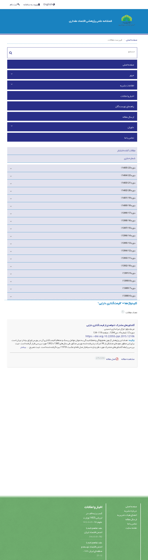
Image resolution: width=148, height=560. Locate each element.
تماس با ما (129, 137)
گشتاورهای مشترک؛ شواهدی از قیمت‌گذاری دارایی (110, 325)
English (48, 4)
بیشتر (23, 347)
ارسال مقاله (128, 116)
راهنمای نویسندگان (124, 106)
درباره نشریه (130, 510)
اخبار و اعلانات (127, 96)
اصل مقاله (106, 359)
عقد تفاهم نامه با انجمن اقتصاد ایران (93, 530)
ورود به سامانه (30, 4)
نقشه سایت (131, 527)
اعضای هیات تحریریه (127, 514)
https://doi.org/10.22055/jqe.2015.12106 (110, 336)
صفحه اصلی (131, 39)
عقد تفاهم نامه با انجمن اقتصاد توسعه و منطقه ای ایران (91, 546)
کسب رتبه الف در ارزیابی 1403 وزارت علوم (92, 517)
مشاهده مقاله (127, 359)
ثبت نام (13, 4)
